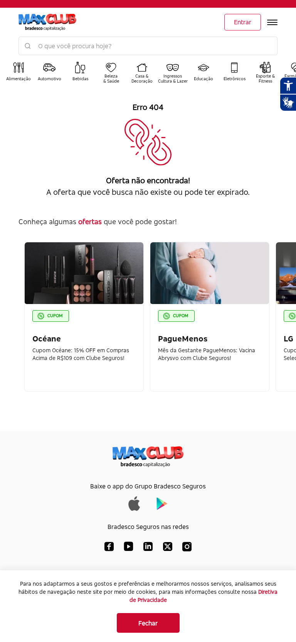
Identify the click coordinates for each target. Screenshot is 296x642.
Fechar (148, 623)
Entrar (242, 22)
